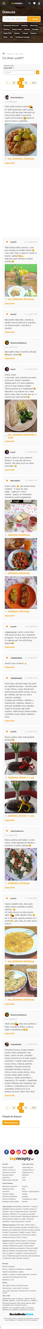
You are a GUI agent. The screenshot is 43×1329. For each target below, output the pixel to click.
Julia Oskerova (17, 831)
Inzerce (25, 1186)
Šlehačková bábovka (29, 1216)
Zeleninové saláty (28, 1235)
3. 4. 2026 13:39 (31, 678)
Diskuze (8, 12)
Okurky (27, 29)
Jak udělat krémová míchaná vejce (15, 1285)
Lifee (24, 1180)
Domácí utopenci (23, 1258)
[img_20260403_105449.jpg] (21, 981)
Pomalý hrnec (33, 1227)
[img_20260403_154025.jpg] (21, 140)
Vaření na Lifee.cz (9, 1170)
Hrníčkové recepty (22, 37)
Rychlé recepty (27, 1230)
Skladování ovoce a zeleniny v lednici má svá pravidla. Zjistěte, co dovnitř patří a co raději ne (20, 1299)
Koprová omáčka (8, 1251)
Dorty (19, 1237)
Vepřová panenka (17, 1221)
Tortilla (25, 1209)
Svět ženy (6, 1177)
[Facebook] (6, 1152)
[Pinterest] (12, 1152)
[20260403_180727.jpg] (21, 592)
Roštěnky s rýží (8, 1280)
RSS (23, 1189)
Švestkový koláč (9, 1258)
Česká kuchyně (15, 1235)
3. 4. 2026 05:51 (31, 1044)
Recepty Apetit (7, 1175)
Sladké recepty (24, 1232)
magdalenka (16, 1044)
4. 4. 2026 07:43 (31, 314)
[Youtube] (24, 1152)
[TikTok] (36, 1152)
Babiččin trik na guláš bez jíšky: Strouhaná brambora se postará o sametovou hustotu (18, 1309)
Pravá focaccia (15, 1216)
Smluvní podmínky (9, 1199)
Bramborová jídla (20, 1227)
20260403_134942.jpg (19, 573)
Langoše (19, 1253)
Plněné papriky (21, 1241)
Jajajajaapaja (16, 658)
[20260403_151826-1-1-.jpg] (21, 758)
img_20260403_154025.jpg (21, 158)
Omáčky (24, 25)
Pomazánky (17, 1206)
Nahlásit (25, 1196)
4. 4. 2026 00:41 (31, 369)
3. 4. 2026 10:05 (31, 898)
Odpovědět (10, 163)
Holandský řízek (22, 1251)
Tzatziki (28, 1221)
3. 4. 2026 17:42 (31, 480)
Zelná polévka (7, 1219)
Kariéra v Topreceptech (30, 1191)
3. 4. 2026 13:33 (31, 731)
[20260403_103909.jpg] (21, 516)
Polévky (6, 29)
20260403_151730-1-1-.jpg (21, 816)
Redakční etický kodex (10, 1201)
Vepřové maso (7, 1227)
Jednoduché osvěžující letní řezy (14, 1277)
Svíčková (5, 1216)
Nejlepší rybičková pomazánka (13, 1248)
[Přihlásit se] (40, 3)
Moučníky (34, 25)
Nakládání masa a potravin (12, 1209)
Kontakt (25, 1201)
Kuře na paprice (8, 1253)
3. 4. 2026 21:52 (31, 452)
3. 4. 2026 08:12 (11, 1019)
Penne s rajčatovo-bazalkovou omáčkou (17, 1269)
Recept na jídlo (7, 1167)
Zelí (11, 37)
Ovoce (24, 1237)
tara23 (13, 242)
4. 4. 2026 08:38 (31, 242)
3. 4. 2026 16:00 (31, 658)
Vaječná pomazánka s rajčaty (13, 1272)
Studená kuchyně (8, 1237)
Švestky (35, 29)
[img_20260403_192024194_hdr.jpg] (21, 416)
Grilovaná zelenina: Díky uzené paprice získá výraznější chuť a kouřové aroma (18, 1304)
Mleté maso (30, 1225)
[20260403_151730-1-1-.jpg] (21, 797)
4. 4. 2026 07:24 (11, 347)
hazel (13, 369)
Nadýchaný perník (14, 1256)
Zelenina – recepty (30, 1206)
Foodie (24, 1194)
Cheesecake (28, 1246)
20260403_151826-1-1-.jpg (21, 777)
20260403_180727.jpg (18, 611)
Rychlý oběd (26, 1256)
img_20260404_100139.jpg (21, 299)
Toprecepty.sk (27, 1167)
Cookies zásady (8, 1194)
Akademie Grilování (11, 25)
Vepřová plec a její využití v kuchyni (15, 1288)
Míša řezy (32, 1251)
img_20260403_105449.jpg (21, 999)
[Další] (21, 86)
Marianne (25, 1175)
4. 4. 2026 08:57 (11, 102)
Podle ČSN (7, 33)
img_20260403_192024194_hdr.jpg (22, 436)
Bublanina (36, 1256)
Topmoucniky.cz (28, 1170)
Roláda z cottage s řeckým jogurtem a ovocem (19, 1274)
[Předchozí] (21, 79)
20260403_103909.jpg (19, 535)
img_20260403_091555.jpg (21, 961)
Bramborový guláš (16, 1246)
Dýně (5, 37)
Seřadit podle (9, 66)
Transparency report (29, 1199)
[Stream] (30, 1152)
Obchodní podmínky (9, 1196)
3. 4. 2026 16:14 (31, 626)
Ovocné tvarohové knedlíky (19, 1243)
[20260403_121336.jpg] (21, 864)
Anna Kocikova (17, 97)
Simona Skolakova (19, 343)
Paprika (17, 33)
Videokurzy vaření (9, 1172)
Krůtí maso (20, 1225)
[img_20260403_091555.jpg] (21, 942)
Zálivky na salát (19, 1219)
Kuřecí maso (17, 29)
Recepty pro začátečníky (11, 1230)
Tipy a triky (19, 54)
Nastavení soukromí (9, 1186)
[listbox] (21, 68)
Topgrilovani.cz (27, 1172)
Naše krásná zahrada (10, 1180)
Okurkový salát (31, 1248)
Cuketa (25, 33)
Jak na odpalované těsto (19, 1211)
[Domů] (3, 54)
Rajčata (34, 33)
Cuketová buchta (29, 1253)
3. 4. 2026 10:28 (11, 835)
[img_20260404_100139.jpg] (21, 280)
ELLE (24, 1177)
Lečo (4, 1256)
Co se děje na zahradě (26, 1214)
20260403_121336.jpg (18, 883)
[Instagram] (18, 1152)
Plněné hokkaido (8, 1266)
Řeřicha (13, 1214)
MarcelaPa (15, 480)
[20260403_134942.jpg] (21, 554)
